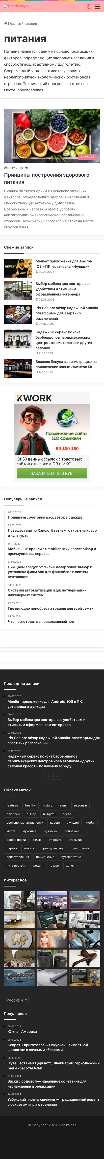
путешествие (71, 857)
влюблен (13, 814)
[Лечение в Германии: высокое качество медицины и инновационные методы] (84, 919)
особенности (16, 840)
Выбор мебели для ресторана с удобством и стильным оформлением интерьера (63, 288)
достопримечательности (25, 822)
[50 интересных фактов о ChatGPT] (52, 919)
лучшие (73, 822)
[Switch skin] (88, 8)
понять (29, 848)
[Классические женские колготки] (84, 958)
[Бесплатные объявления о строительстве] (84, 977)
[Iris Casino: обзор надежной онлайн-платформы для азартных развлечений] (18, 314)
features (12, 805)
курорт (55, 822)
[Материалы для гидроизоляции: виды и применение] (52, 977)
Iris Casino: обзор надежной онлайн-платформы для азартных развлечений (68, 313)
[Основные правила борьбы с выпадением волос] (52, 939)
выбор (31, 814)
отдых (37, 840)
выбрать (49, 814)
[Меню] (97, 8)
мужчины (50, 831)
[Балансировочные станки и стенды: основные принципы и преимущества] (19, 900)
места (11, 831)
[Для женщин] (16, 6)
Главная (14, 23)
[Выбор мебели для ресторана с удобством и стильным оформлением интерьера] (18, 290)
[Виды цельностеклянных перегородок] (19, 919)
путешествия (16, 865)
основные (72, 831)
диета (67, 814)
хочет (70, 865)
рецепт (38, 865)
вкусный (80, 805)
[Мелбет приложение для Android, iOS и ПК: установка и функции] (18, 268)
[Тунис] (52, 900)
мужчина (29, 831)
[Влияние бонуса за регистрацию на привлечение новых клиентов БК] (18, 368)
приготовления (18, 857)
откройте (55, 840)
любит (90, 822)
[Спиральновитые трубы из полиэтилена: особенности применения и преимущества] (52, 958)
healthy (30, 805)
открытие (76, 840)
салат (55, 865)
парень (12, 848)
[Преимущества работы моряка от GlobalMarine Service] (84, 900)
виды (63, 805)
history (48, 805)
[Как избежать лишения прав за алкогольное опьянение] (84, 939)
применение (45, 857)
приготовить (80, 848)
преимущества (52, 848)
